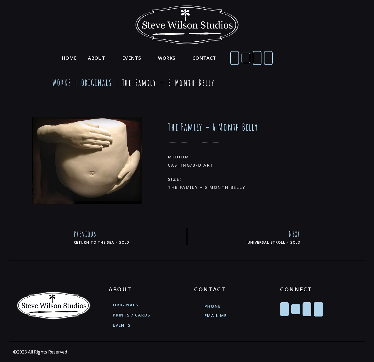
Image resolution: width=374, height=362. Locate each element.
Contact (204, 58)
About (96, 58)
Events (131, 58)
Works (167, 58)
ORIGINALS (97, 83)
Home (69, 58)
